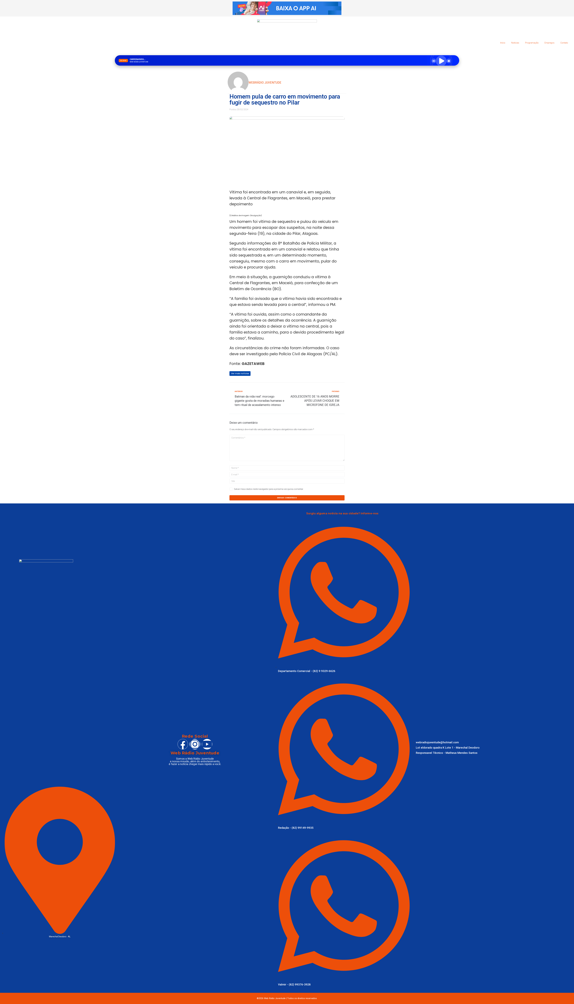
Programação (532, 43)
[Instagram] (195, 744)
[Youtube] (207, 744)
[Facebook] (183, 744)
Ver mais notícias (240, 373)
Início (502, 43)
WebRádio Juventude (265, 82)
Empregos (549, 43)
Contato (564, 43)
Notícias (515, 43)
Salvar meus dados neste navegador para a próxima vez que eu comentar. (268, 489)
